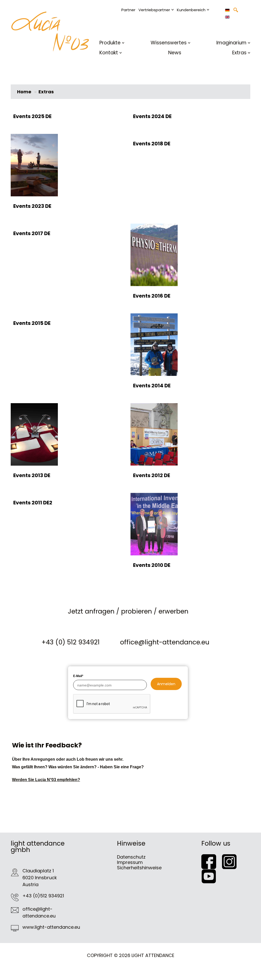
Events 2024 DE (152, 116)
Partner (128, 9)
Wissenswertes (169, 42)
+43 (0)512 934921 (43, 895)
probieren (136, 611)
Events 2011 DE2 (32, 502)
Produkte (110, 42)
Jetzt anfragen (91, 611)
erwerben (173, 611)
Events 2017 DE (31, 233)
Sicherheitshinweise (139, 867)
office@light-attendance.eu (164, 642)
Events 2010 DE (151, 565)
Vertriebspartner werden (165, 26)
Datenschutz (131, 857)
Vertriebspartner (154, 9)
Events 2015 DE (31, 323)
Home (24, 91)
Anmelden (166, 683)
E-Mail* (78, 676)
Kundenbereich (191, 9)
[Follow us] (211, 861)
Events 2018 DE (151, 143)
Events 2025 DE (32, 116)
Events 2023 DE (32, 206)
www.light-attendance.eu (51, 927)
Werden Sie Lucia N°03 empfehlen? (46, 779)
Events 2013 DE (31, 475)
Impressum (130, 862)
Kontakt (108, 52)
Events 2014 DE (152, 385)
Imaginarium (231, 42)
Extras (239, 52)
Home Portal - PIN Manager (206, 33)
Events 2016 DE (151, 295)
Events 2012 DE (151, 475)
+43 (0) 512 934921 (71, 642)
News (174, 52)
